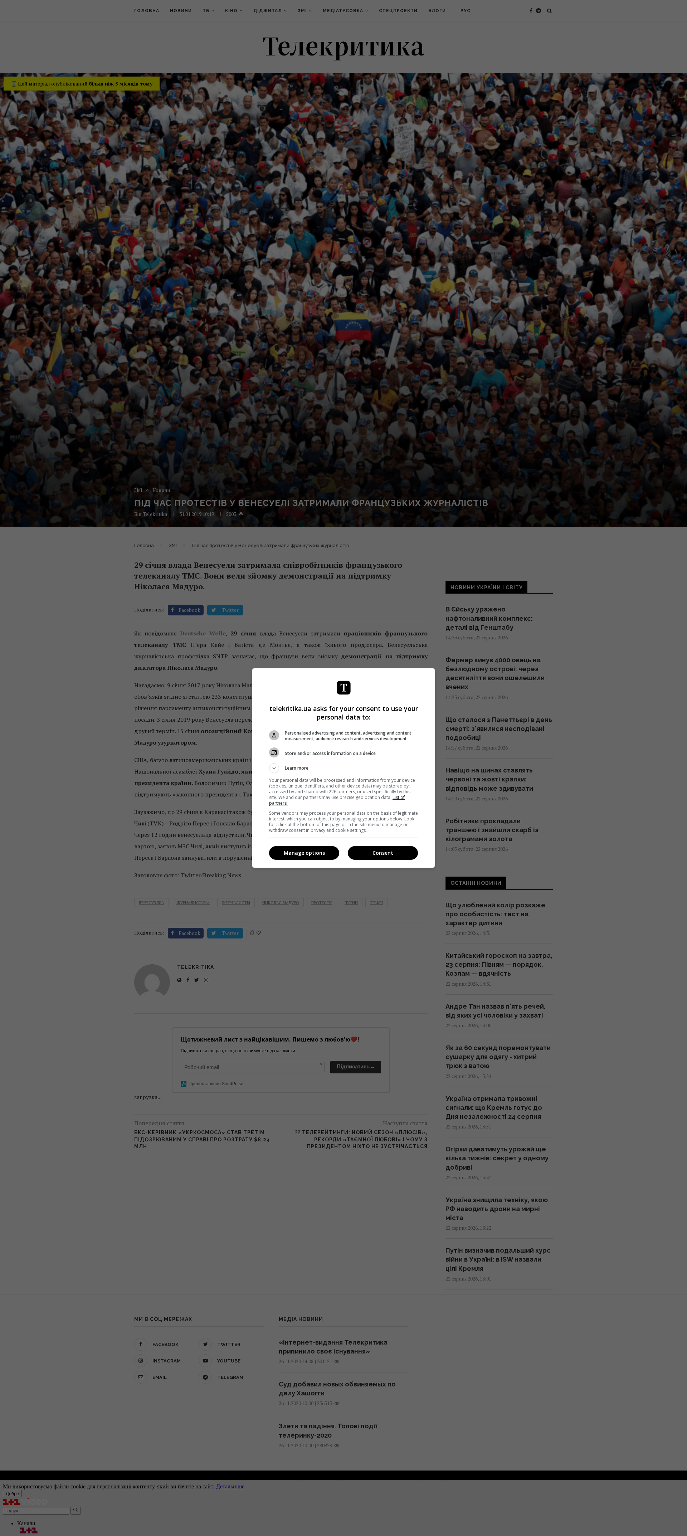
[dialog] (343, 768)
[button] (343, 768)
